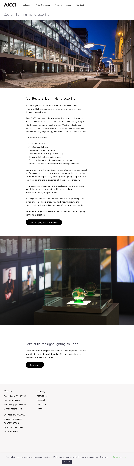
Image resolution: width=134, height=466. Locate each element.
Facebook (41, 400)
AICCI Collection (43, 5)
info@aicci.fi (16, 409)
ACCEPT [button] (67, 462)
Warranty (41, 391)
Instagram (41, 404)
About (69, 5)
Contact (80, 5)
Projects (58, 5)
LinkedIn (40, 408)
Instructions (42, 396)
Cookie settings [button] (119, 457)
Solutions (27, 5)
